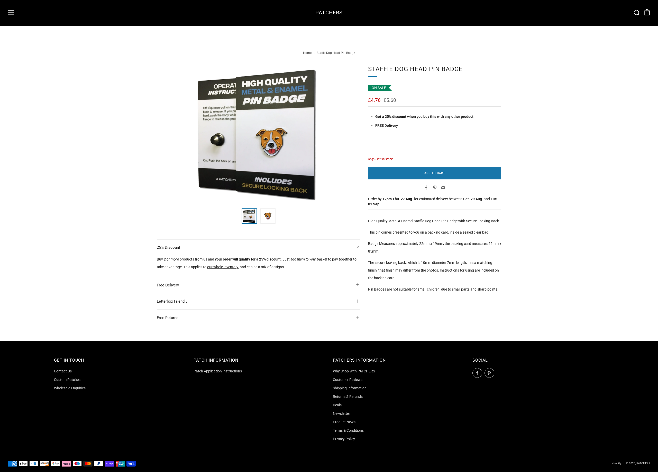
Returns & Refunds (348, 396)
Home (307, 53)
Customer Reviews (347, 380)
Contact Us (63, 371)
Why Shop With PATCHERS (354, 371)
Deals (337, 405)
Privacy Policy (344, 439)
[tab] (249, 216)
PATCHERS (329, 13)
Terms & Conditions (348, 430)
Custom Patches (67, 380)
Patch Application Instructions (218, 371)
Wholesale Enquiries (70, 388)
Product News (344, 422)
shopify (616, 463)
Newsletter (341, 413)
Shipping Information (350, 388)
